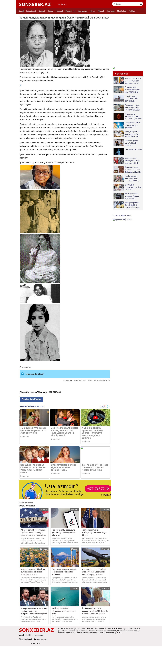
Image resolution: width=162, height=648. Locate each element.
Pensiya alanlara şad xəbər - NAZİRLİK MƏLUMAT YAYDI (133, 80)
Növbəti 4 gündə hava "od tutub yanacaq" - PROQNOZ (131, 143)
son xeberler (71, 633)
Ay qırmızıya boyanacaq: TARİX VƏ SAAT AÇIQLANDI (133, 116)
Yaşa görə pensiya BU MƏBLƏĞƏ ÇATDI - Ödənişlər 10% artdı (132, 205)
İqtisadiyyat (31, 11)
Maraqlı (101, 11)
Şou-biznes (82, 11)
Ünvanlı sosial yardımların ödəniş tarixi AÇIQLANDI (132, 89)
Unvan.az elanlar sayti (122, 215)
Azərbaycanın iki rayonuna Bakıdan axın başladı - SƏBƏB (132, 196)
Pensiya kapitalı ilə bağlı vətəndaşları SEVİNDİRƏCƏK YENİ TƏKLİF (132, 134)
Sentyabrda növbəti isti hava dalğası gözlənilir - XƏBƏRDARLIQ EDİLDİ (127, 125)
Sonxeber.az (25, 77)
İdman (92, 11)
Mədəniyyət (70, 11)
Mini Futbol (121, 11)
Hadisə (50, 11)
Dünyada (110, 11)
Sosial (21, 11)
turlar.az (129, 219)
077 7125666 (55, 392)
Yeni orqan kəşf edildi (133, 149)
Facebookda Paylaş (31, 399)
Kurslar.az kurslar (26, 502)
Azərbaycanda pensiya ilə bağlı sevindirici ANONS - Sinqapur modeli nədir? (127, 178)
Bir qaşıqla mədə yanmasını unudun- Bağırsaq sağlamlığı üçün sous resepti (133, 169)
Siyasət (41, 11)
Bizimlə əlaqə (25, 639)
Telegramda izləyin (34, 374)
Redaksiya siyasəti (39, 639)
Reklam (132, 11)
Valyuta (62, 4)
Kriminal (59, 11)
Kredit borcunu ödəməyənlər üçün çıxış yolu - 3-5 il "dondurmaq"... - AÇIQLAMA (127, 160)
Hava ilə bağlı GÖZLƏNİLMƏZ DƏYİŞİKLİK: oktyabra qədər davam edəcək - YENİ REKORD (126, 98)
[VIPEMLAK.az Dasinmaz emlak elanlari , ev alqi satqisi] (119, 219)
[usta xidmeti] (66, 489)
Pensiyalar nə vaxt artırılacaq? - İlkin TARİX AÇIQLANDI (132, 107)
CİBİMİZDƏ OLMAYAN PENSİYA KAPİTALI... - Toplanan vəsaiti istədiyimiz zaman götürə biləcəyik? (128, 187)
